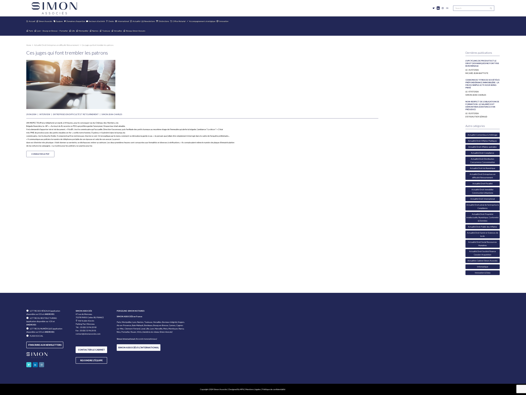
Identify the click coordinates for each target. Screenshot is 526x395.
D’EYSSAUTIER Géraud (476, 116)
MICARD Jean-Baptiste (476, 73)
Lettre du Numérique (41, 328)
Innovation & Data (482, 272)
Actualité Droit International (482, 199)
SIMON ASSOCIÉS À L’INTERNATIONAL (138, 347)
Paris (31, 31)
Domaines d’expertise (76, 21)
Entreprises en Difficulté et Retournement (76, 114)
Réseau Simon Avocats (135, 31)
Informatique (482, 266)
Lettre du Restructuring (43, 318)
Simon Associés (45, 21)
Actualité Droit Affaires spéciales (482, 147)
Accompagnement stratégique (202, 21)
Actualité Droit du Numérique (482, 168)
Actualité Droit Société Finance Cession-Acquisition (482, 253)
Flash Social (36, 336)
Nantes (95, 31)
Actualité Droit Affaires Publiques (482, 141)
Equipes (59, 21)
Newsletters (149, 21)
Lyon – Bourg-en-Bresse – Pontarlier (52, 31)
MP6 (242, 389)
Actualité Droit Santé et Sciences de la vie (482, 234)
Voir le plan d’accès (86, 321)
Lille (73, 31)
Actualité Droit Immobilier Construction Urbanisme (482, 191)
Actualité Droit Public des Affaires (482, 227)
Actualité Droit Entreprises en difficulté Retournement (56, 45)
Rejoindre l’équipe (91, 360)
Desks (111, 21)
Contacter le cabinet (91, 349)
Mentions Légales (253, 389)
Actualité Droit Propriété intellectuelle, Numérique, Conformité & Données (482, 217)
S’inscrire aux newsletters (45, 345)
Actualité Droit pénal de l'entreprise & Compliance (482, 206)
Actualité (137, 21)
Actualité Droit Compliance (482, 153)
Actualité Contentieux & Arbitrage (482, 135)
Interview (44, 114)
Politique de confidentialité (273, 389)
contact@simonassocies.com (88, 334)
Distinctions (164, 21)
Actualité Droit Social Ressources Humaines (482, 243)
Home (28, 45)
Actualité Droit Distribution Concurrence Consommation (482, 160)
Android (49, 314)
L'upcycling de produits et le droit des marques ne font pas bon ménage (482, 63)
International (123, 21)
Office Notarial (179, 21)
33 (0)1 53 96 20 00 (88, 327)
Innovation (223, 21)
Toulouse (106, 31)
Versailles (118, 31)
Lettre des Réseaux (40, 311)
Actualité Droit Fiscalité (482, 183)
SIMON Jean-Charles (112, 114)
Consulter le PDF (40, 154)
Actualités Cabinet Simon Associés (483, 260)
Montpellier (83, 31)
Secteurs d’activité (97, 21)
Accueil (32, 21)
